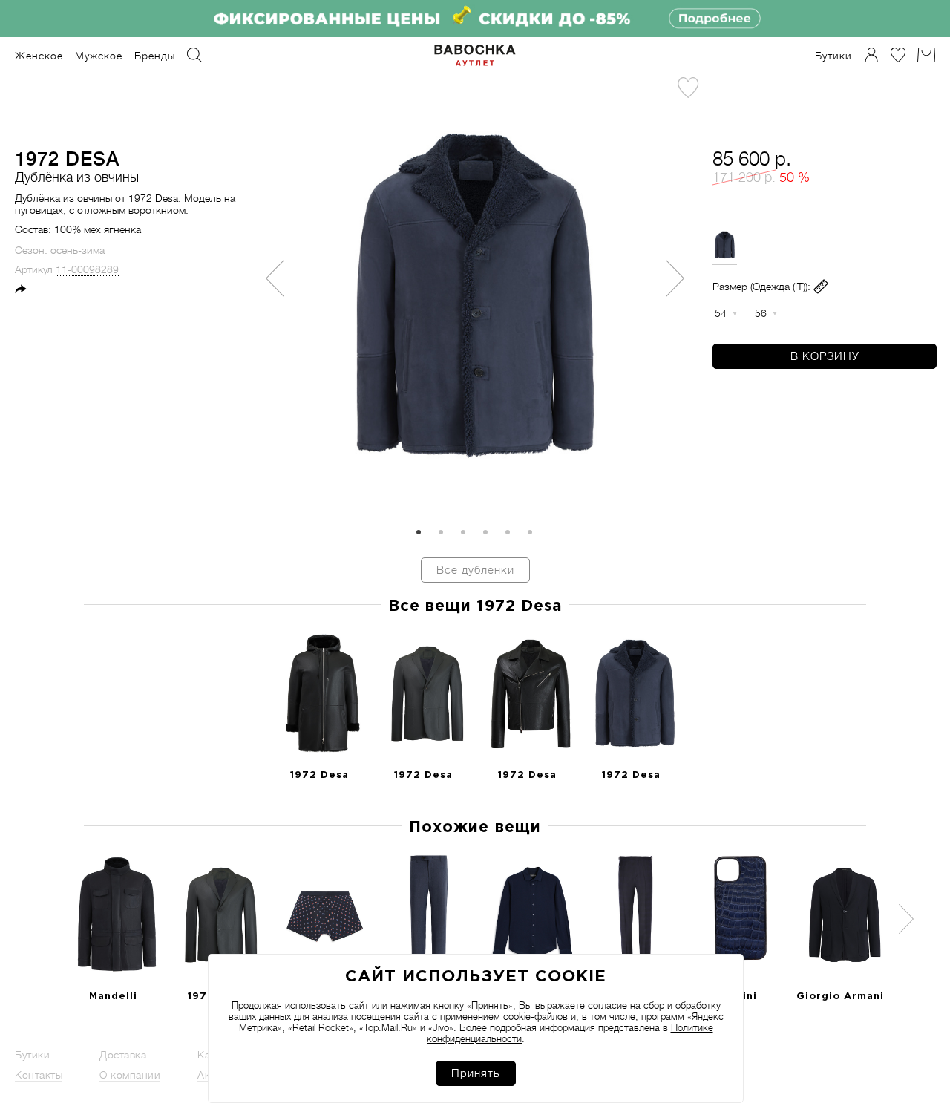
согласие (607, 1005)
